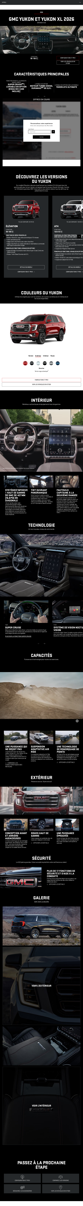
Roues (53, 356)
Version (30, 356)
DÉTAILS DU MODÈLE (26, 267)
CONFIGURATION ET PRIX (67, 58)
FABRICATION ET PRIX (41, 380)
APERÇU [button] (4, 2)
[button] (19, 52)
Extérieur (38, 356)
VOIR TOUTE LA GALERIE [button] (41, 902)
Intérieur (46, 356)
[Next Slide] (44, 96)
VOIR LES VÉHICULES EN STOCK (68, 62)
